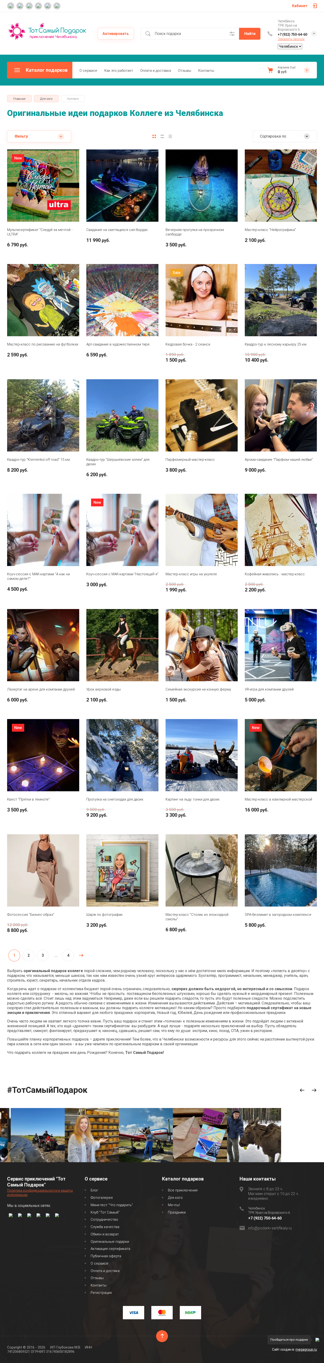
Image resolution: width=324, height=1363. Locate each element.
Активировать (115, 33)
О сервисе (88, 70)
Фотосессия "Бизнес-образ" (30, 914)
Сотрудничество (104, 1219)
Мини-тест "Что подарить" (112, 1205)
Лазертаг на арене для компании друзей (41, 689)
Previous (302, 1090)
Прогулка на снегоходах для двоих (114, 799)
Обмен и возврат (105, 1234)
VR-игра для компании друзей (269, 689)
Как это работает (118, 70)
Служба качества (105, 1227)
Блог (94, 1190)
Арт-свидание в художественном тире (118, 344)
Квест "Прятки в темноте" (28, 799)
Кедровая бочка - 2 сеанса (188, 344)
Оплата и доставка (155, 70)
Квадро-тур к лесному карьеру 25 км (275, 344)
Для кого (175, 1197)
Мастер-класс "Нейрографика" (270, 230)
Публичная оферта (106, 1256)
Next (314, 1090)
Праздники (177, 1212)
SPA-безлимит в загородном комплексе (278, 914)
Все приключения (183, 1190)
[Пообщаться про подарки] (317, 1340)
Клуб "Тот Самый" (105, 1212)
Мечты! (174, 1205)
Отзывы (184, 70)
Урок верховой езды (103, 689)
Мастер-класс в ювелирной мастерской (278, 799)
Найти (249, 33)
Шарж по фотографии (104, 914)
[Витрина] (154, 136)
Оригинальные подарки (110, 1241)
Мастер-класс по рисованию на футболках (42, 344)
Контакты (206, 70)
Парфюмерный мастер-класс (190, 459)
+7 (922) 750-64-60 (292, 34)
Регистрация (101, 1293)
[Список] (162, 136)
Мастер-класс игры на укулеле (191, 574)
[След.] (81, 955)
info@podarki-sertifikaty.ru (270, 1228)
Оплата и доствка (105, 1271)
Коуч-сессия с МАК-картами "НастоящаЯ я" (122, 574)
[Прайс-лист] (170, 136)
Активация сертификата (110, 1249)
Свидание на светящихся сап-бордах (117, 230)
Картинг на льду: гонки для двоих (192, 799)
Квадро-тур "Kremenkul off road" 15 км (38, 459)
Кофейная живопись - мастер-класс (275, 574)
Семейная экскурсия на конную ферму (198, 689)
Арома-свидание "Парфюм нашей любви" (279, 459)
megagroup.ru (306, 1349)
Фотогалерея (102, 1197)
